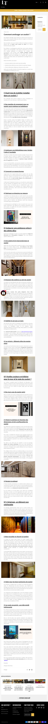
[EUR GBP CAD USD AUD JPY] (37, 2)
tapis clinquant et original (27, 331)
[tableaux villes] (18, 638)
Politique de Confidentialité (16, 711)
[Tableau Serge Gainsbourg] (18, 415)
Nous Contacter (4, 713)
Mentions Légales (16, 714)
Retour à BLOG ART (24, 698)
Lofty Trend (6, 722)
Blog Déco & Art (4, 709)
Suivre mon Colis (4, 711)
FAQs (2, 707)
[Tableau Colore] (18, 223)
